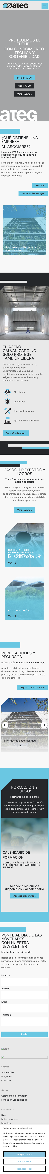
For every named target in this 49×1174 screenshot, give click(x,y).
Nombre (5, 975)
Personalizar (24, 1161)
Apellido (5, 989)
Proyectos (6, 1076)
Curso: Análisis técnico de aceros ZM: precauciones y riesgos (22, 865)
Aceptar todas (24, 1154)
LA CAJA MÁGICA (18, 610)
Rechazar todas (24, 1168)
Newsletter (6, 1123)
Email (4, 1002)
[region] (24, 1149)
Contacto (6, 1080)
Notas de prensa (9, 1119)
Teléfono (6, 1015)
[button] (45, 6)
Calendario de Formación (14, 1095)
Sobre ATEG (7, 1072)
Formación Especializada (14, 1099)
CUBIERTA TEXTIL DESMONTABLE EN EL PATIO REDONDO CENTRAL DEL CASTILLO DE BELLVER (24, 554)
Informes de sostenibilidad (20, 740)
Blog (3, 1115)
